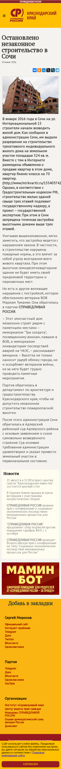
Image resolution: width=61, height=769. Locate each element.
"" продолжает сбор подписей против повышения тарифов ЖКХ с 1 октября (29, 529)
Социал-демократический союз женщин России (24, 721)
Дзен (8, 635)
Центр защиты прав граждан (23, 708)
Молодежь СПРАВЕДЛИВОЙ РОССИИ (22, 714)
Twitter (9, 639)
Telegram (10, 631)
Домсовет (11, 726)
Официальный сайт (16, 624)
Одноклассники (14, 646)
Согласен (30, 764)
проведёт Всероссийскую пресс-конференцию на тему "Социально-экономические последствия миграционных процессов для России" (29, 546)
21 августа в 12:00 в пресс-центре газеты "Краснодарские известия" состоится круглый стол (28, 483)
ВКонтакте (11, 643)
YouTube (10, 683)
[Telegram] (57, 70)
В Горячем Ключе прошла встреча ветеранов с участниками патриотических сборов (28, 496)
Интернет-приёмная (17, 628)
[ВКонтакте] (35, 70)
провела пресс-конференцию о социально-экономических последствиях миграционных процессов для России (28, 512)
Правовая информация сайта (23, 754)
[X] (48, 70)
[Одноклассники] (39, 70)
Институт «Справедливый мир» (24, 705)
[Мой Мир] (44, 70)
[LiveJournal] (53, 70)
